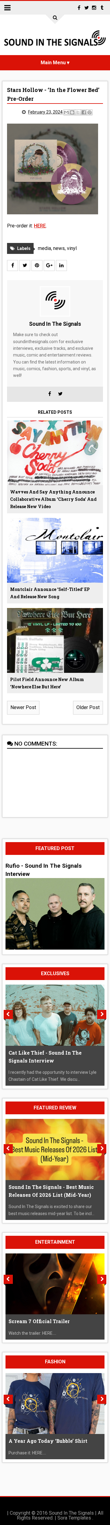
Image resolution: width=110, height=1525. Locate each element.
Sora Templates (74, 1518)
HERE (40, 226)
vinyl (72, 248)
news (59, 248)
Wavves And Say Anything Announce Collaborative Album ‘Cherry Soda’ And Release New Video (53, 499)
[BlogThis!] (72, 112)
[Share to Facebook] (84, 112)
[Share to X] (78, 112)
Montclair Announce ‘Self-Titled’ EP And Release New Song (50, 592)
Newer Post (23, 707)
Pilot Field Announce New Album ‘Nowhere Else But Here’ (47, 683)
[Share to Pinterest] (89, 112)
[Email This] (66, 112)
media (44, 248)
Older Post (88, 707)
